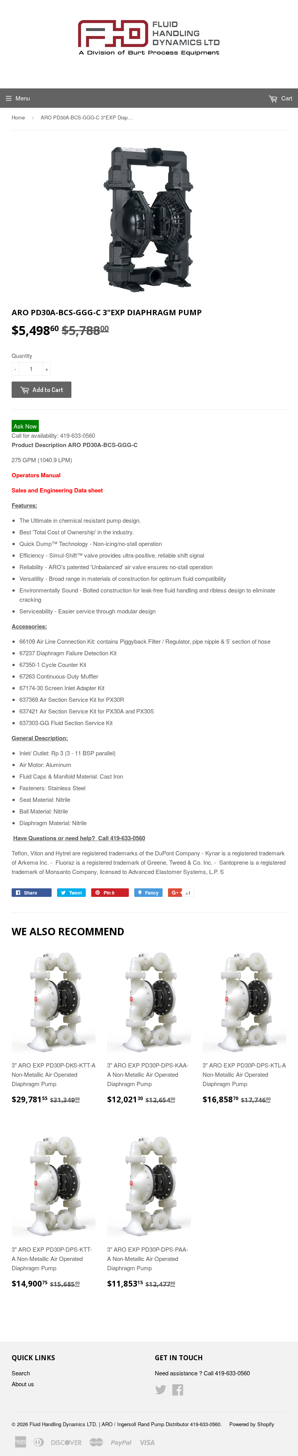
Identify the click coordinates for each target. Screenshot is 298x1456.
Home (18, 117)
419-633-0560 (77, 435)
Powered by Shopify (251, 1424)
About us (23, 1384)
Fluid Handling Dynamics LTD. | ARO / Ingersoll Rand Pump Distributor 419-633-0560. (125, 1424)
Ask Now (25, 426)
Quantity (22, 355)
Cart (286, 98)
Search (21, 1373)
